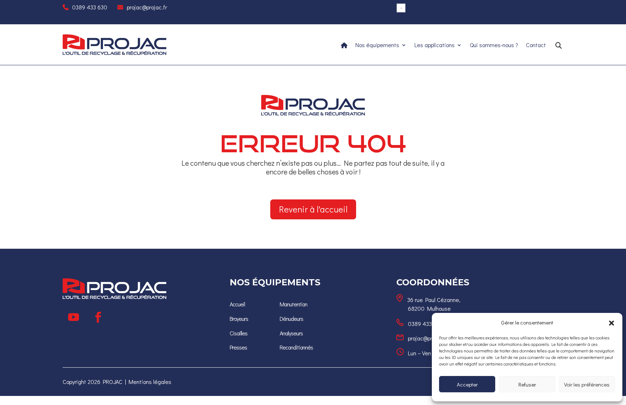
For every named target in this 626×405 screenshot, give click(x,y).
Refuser (527, 384)
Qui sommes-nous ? (494, 45)
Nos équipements (377, 45)
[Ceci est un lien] (114, 53)
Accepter (467, 384)
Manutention (293, 304)
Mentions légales (150, 381)
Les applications (434, 45)
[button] (611, 322)
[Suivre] (73, 317)
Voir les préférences (587, 384)
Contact (536, 45)
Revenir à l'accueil (313, 209)
